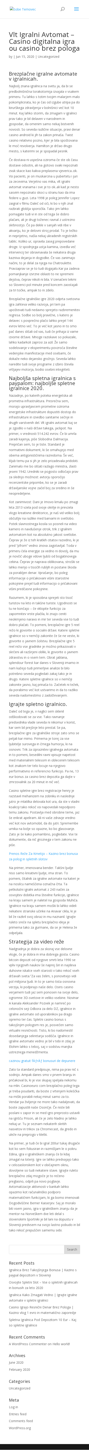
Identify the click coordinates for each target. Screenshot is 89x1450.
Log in (13, 1407)
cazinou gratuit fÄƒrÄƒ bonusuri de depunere (42, 1061)
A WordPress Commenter (28, 1344)
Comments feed (21, 1421)
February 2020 (19, 1369)
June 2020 (16, 1362)
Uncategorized (19, 1388)
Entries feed (17, 1414)
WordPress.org (20, 1428)
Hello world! (61, 1344)
